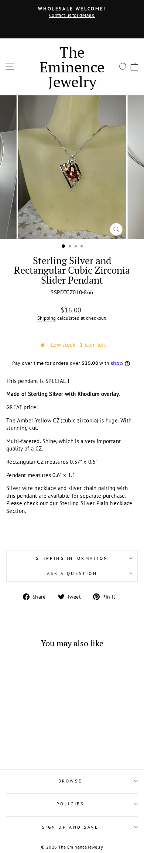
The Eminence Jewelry (72, 66)
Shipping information (72, 558)
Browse (70, 781)
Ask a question (72, 573)
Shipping (46, 318)
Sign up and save (70, 827)
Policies (70, 803)
